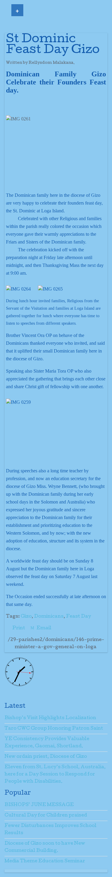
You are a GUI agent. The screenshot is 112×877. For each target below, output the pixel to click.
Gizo (26, 616)
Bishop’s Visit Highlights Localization (50, 718)
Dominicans (49, 616)
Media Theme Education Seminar (44, 861)
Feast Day (78, 616)
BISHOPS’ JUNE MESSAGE (39, 805)
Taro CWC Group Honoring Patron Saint (53, 728)
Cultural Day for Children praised (45, 815)
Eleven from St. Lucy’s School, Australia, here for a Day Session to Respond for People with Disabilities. (55, 774)
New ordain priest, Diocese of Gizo (45, 756)
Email (43, 628)
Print (18, 628)
